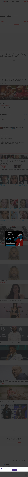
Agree (14, 470)
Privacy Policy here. (18, 468)
